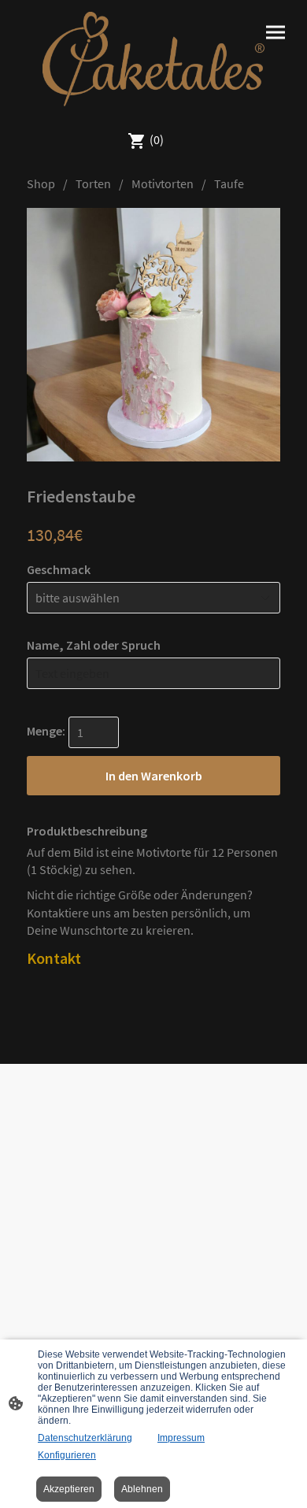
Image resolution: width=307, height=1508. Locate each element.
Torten (93, 183)
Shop (41, 183)
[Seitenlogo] (153, 59)
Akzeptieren (68, 1489)
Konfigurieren (67, 1455)
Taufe (229, 183)
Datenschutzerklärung (85, 1437)
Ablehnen (142, 1489)
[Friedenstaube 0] (153, 334)
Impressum (181, 1437)
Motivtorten (162, 183)
